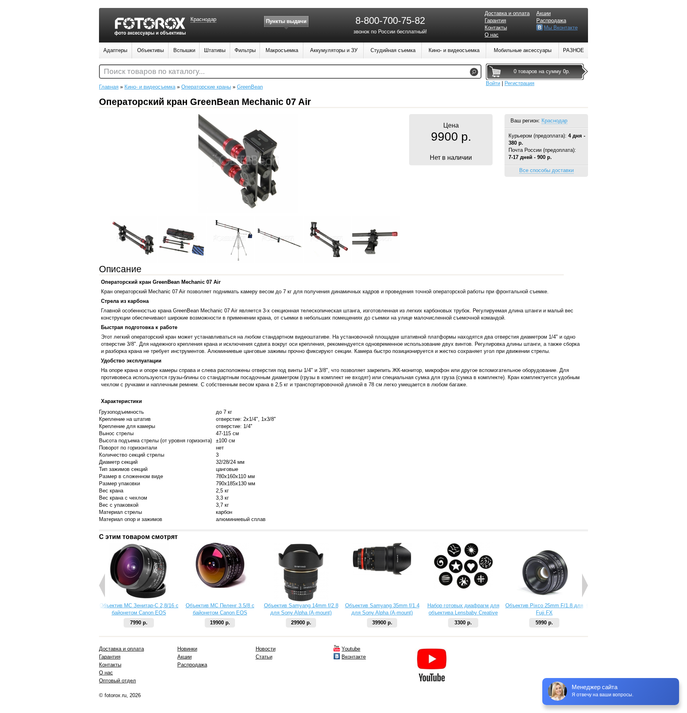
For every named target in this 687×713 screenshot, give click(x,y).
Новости (266, 649)
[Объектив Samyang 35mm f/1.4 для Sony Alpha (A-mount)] (382, 573)
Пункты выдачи (286, 21)
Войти (493, 83)
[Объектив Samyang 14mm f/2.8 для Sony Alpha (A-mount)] (301, 600)
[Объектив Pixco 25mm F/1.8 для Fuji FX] (544, 600)
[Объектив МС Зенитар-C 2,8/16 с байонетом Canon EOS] (139, 598)
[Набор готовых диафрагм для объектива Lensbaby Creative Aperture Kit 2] (463, 587)
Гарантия (495, 20)
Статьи (264, 657)
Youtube (351, 649)
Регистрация (519, 83)
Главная (108, 87)
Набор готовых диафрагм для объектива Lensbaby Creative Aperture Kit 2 (463, 613)
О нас (492, 35)
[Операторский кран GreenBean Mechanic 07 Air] (248, 212)
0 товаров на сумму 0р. (542, 71)
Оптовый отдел (117, 681)
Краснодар (554, 121)
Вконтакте (354, 657)
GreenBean (250, 87)
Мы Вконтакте (561, 28)
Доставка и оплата (507, 13)
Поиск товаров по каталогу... (154, 71)
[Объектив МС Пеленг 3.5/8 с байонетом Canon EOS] (220, 586)
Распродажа (551, 20)
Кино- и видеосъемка (149, 87)
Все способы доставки (546, 170)
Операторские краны (206, 87)
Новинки (187, 649)
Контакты (496, 28)
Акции (543, 13)
